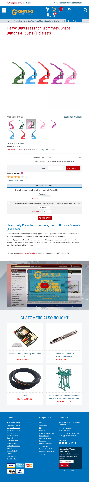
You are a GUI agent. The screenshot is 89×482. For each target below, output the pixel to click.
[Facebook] (63, 443)
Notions (9, 453)
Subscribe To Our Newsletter (67, 450)
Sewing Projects (12, 451)
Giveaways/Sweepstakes (47, 451)
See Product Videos (73, 117)
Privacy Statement (45, 443)
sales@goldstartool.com (67, 436)
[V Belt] (25, 379)
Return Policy (44, 436)
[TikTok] (75, 443)
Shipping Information (46, 433)
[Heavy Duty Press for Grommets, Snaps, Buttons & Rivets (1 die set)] (44, 74)
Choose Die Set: (39, 161)
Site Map (42, 454)
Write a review (19, 180)
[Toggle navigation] (4, 10)
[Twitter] (60, 443)
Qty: (44, 168)
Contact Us (43, 425)
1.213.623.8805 (76, 3)
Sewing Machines (12, 433)
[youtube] (72, 443)
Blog (40, 428)
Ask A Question (75, 21)
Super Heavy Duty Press (28, 253)
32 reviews (10, 180)
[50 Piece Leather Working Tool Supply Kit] (25, 336)
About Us (42, 422)
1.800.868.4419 (64, 3)
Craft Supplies (11, 456)
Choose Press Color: (38, 157)
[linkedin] (69, 443)
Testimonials (43, 446)
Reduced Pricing (14, 423)
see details (27, 3)
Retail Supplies (12, 459)
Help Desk (42, 430)
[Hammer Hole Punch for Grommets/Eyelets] (64, 336)
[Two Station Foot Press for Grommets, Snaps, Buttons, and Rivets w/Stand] (64, 379)
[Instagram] (66, 443)
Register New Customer (47, 449)
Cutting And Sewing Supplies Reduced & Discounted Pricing (13, 427)
